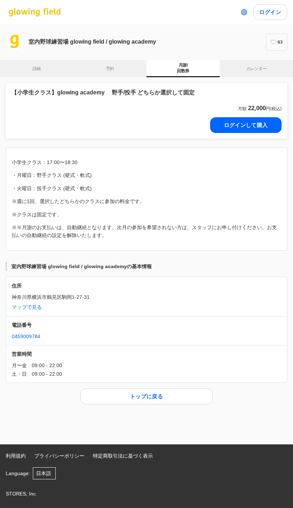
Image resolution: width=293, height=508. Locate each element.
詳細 (37, 68)
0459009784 (26, 336)
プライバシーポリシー (59, 456)
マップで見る (27, 307)
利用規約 (16, 456)
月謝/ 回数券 (183, 68)
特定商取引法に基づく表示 (123, 456)
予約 (110, 68)
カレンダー (256, 68)
